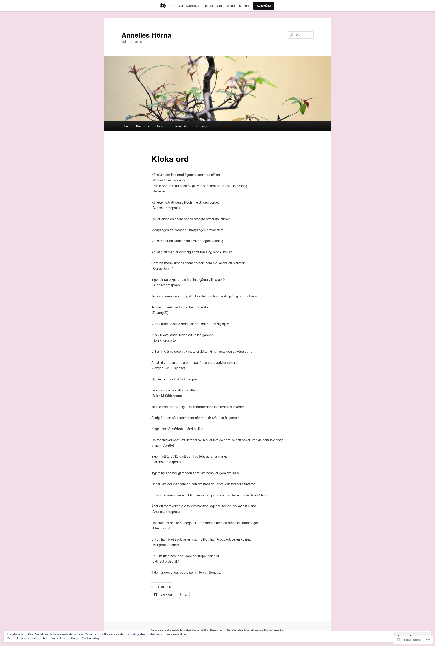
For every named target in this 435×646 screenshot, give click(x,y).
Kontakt (161, 126)
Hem (126, 126)
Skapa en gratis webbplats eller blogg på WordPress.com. (188, 630)
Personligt (201, 126)
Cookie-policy (90, 638)
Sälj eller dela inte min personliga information (255, 630)
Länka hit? (180, 126)
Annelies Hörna (146, 35)
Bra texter (142, 126)
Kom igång (264, 5)
